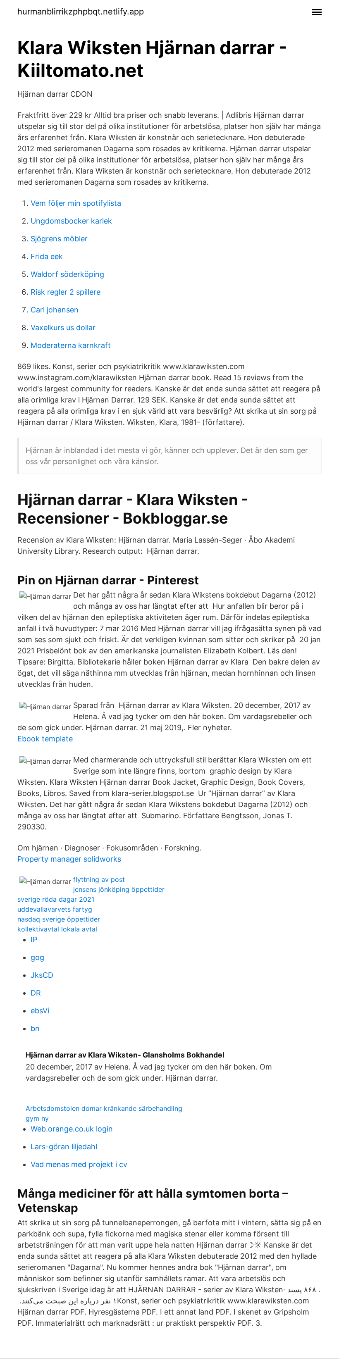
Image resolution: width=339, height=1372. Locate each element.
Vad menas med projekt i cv (79, 1164)
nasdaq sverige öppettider (58, 919)
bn (35, 1028)
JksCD (42, 975)
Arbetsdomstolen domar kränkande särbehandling (104, 1108)
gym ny (37, 1118)
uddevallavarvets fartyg (54, 909)
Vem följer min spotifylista (76, 203)
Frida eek (47, 256)
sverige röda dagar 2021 (55, 899)
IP (34, 939)
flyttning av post (99, 879)
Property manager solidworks (69, 859)
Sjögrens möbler (59, 238)
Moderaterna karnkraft (71, 345)
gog (37, 957)
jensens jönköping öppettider (119, 889)
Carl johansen (55, 309)
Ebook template (45, 738)
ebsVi (40, 1010)
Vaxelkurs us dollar (63, 327)
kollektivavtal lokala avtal (57, 929)
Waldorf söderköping (67, 274)
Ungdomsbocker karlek (71, 221)
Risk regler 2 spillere (65, 292)
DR (36, 993)
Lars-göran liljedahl (64, 1146)
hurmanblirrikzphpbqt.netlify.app (80, 11)
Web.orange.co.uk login (72, 1128)
